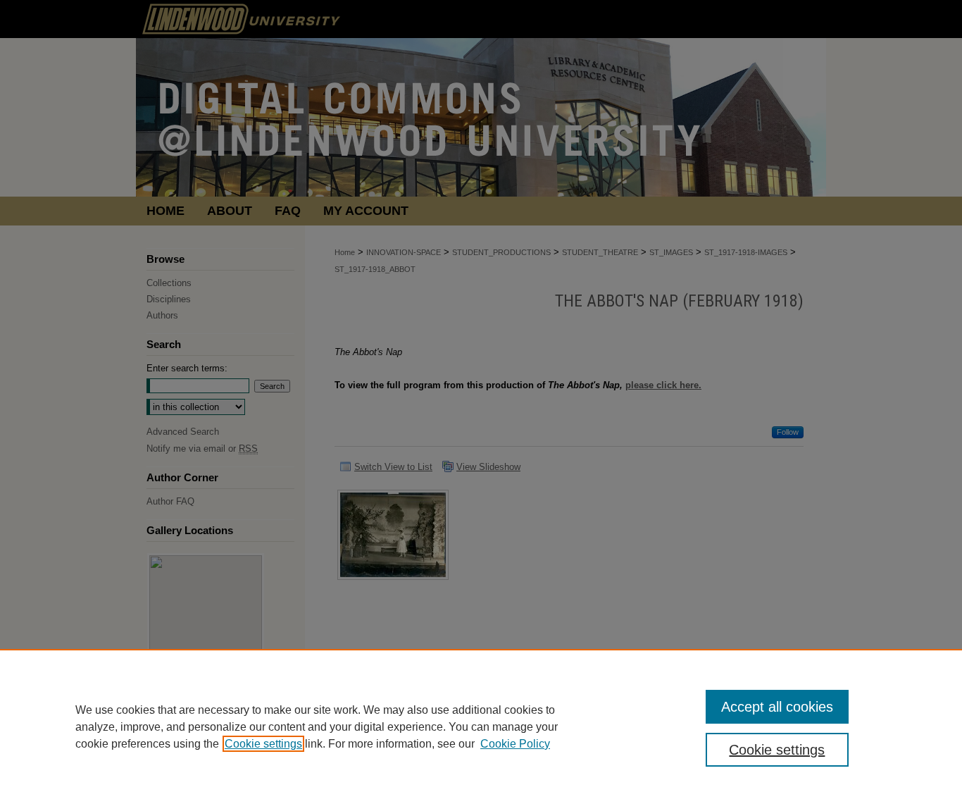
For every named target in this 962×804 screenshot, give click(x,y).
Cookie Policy (515, 744)
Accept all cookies (777, 707)
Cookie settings (263, 744)
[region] (481, 726)
